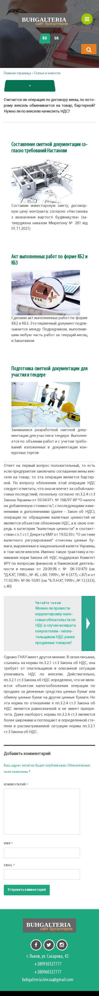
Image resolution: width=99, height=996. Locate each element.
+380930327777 (47, 964)
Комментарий (16, 784)
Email (9, 865)
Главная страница (17, 73)
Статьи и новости (47, 73)
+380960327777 (47, 972)
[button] (88, 49)
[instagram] (62, 944)
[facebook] (36, 944)
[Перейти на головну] (45, 20)
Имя (8, 843)
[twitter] (49, 944)
